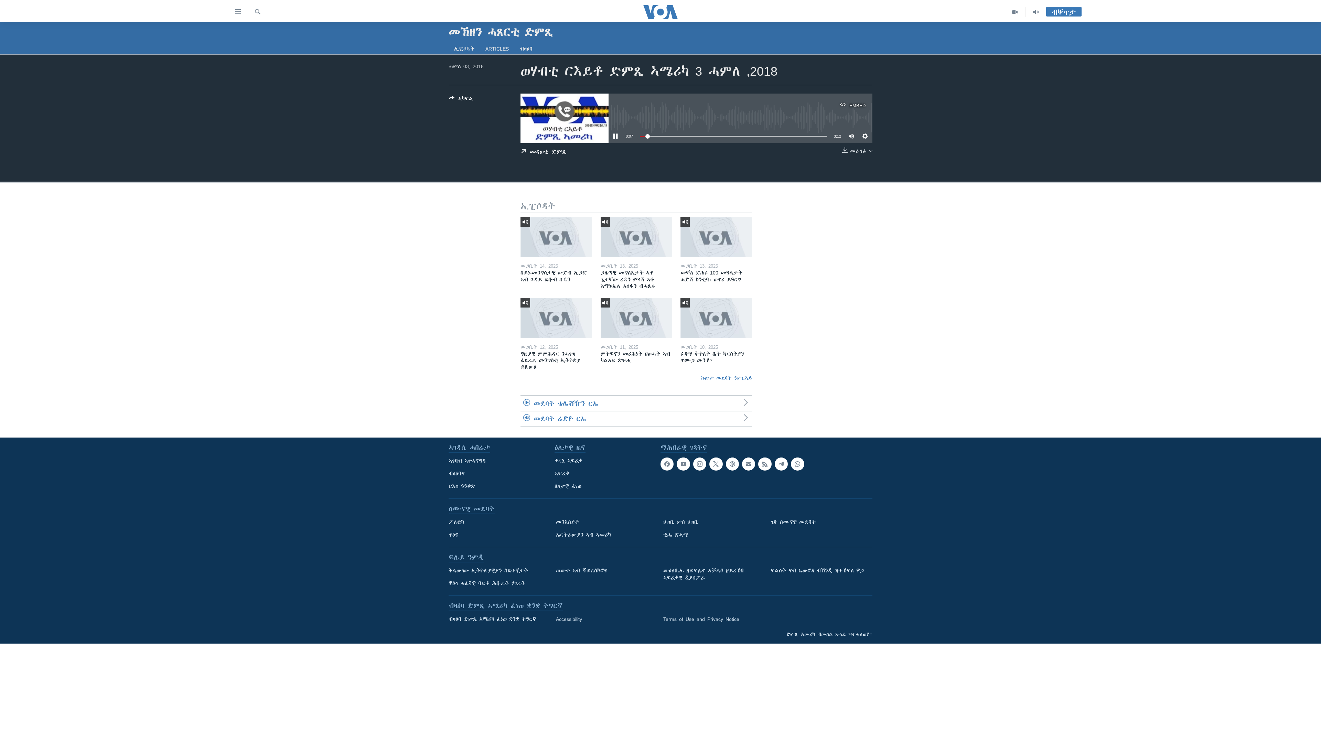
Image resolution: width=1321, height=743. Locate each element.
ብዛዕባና (457, 474)
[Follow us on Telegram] (781, 464)
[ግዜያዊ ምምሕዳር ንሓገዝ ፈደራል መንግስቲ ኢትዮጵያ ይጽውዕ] (556, 318)
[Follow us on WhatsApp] (797, 464)
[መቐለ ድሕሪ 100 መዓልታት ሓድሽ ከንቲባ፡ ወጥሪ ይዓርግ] (716, 237)
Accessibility (569, 619)
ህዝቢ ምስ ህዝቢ (681, 522)
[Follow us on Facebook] (667, 464)
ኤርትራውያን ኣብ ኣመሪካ (583, 535)
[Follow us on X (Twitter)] (715, 464)
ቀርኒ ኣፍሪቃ (568, 461)
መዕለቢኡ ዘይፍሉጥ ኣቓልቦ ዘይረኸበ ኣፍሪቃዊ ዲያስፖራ (703, 574)
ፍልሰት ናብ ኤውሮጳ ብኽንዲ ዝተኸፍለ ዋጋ (817, 571)
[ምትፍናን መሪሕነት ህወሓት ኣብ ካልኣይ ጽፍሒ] (636, 318)
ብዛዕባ (526, 49)
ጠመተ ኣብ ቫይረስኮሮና (582, 571)
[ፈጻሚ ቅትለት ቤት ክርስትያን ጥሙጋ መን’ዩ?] (716, 318)
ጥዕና (454, 535)
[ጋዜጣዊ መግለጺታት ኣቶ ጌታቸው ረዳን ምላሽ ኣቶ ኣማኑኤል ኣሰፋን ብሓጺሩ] (636, 237)
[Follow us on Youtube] (683, 464)
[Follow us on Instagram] (699, 464)
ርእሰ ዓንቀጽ (462, 486)
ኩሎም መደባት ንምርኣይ (726, 378)
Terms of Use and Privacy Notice (701, 619)
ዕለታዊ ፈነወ (568, 486)
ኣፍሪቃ (562, 474)
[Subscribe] (748, 464)
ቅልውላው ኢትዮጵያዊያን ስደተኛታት (488, 571)
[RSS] (764, 464)
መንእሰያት (567, 522)
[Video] (1015, 12)
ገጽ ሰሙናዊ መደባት (793, 522)
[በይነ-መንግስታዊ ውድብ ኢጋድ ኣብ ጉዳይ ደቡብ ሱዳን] (556, 237)
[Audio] (1035, 12)
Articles (497, 49)
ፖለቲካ (456, 522)
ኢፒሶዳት (464, 49)
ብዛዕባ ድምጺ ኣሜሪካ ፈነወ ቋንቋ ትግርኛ (492, 619)
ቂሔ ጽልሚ (675, 535)
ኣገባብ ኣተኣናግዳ (467, 461)
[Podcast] (732, 464)
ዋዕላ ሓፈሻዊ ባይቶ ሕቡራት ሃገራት (487, 583)
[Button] (461, 100)
